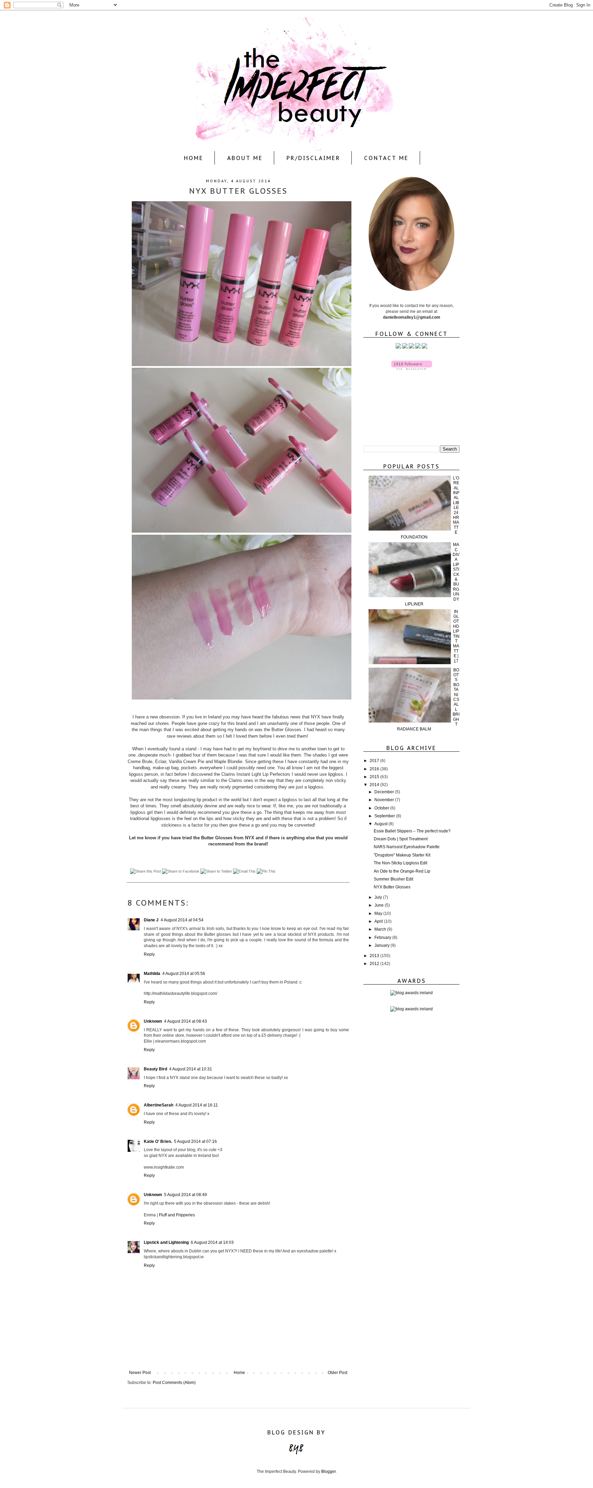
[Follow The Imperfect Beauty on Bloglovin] (411, 368)
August (381, 823)
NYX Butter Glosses (392, 887)
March (380, 929)
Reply (149, 954)
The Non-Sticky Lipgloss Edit (400, 863)
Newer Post (140, 1372)
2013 (375, 955)
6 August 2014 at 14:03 (212, 1242)
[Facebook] (405, 347)
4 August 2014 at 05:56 (183, 973)
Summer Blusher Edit (393, 879)
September (385, 816)
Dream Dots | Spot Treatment (401, 839)
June (379, 905)
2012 (375, 963)
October (382, 808)
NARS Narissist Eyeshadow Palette (407, 846)
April (379, 921)
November (384, 799)
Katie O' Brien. (158, 1141)
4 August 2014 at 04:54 (182, 920)
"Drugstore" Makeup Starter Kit (402, 855)
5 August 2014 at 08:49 (185, 1194)
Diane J (151, 920)
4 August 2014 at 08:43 (185, 1021)
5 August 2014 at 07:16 (195, 1141)
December (384, 792)
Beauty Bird (155, 1069)
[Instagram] (411, 347)
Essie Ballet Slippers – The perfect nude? (412, 831)
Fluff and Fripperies (177, 1215)
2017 (375, 760)
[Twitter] (398, 347)
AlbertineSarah (158, 1105)
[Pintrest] (418, 347)
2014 (375, 784)
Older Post (337, 1372)
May (378, 913)
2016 (375, 768)
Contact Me (386, 158)
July (378, 897)
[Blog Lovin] (424, 347)
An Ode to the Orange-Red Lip (402, 871)
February (383, 937)
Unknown (153, 1021)
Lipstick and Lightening (166, 1242)
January (382, 945)
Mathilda (152, 973)
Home (194, 158)
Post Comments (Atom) (174, 1382)
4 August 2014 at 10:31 (190, 1069)
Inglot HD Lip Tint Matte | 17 (456, 636)
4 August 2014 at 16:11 (196, 1105)
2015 (375, 776)
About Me (245, 158)
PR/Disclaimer (313, 158)
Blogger (328, 1471)
